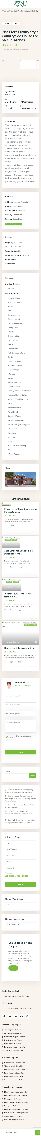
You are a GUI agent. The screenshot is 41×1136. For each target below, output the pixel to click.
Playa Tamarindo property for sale (16, 1102)
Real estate (33, 10)
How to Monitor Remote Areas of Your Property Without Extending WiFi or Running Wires (20, 798)
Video (7, 468)
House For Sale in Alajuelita (19, 648)
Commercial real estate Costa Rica (16, 1080)
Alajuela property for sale (13, 1030)
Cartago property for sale (13, 1033)
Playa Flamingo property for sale (15, 1096)
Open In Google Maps (14, 224)
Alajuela (21, 210)
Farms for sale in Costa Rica (14, 1073)
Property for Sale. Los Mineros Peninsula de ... (20, 510)
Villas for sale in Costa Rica (13, 1066)
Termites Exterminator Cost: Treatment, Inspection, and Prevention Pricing (19, 813)
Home (4, 10)
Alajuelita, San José (12, 642)
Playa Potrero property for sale (15, 1092)
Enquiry (13, 968)
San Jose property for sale (13, 1051)
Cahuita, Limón (11, 545)
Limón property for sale (12, 1044)
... (30, 522)
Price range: (9, 873)
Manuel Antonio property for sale (16, 1113)
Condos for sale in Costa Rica (14, 1070)
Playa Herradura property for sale (16, 1109)
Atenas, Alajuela (22, 49)
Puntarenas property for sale (14, 1047)
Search (7, 771)
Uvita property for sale (12, 1106)
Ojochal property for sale (13, 1116)
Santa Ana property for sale (14, 1120)
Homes (10, 10)
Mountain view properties (21, 10)
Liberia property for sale (12, 1099)
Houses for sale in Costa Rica (14, 1063)
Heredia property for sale (13, 1040)
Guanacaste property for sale (14, 1037)
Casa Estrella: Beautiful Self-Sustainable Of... (19, 552)
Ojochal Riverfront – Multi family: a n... (18, 595)
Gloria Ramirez (22, 682)
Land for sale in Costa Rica (13, 1076)
